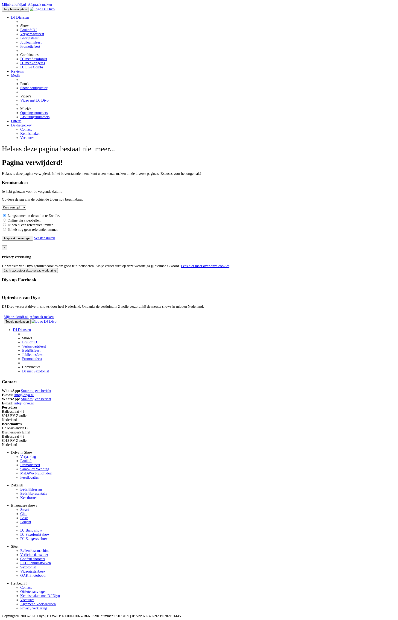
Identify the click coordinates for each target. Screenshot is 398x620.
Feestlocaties (29, 477)
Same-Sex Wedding (34, 469)
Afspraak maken (40, 4)
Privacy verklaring (33, 608)
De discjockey (21, 125)
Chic (23, 514)
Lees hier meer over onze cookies (205, 266)
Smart (24, 510)
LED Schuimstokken (35, 563)
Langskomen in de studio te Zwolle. (33, 216)
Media (15, 75)
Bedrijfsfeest (29, 38)
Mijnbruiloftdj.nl (14, 4)
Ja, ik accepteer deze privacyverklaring (30, 270)
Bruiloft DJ (28, 30)
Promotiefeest (30, 46)
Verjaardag (28, 457)
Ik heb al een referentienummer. (30, 225)
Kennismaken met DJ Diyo (40, 596)
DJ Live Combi (31, 67)
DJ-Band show (31, 530)
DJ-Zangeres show (34, 539)
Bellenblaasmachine (34, 551)
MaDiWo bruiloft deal (36, 473)
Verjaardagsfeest (32, 34)
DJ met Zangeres (32, 63)
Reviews (17, 71)
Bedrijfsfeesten (31, 489)
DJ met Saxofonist (33, 59)
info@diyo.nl (24, 395)
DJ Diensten (20, 17)
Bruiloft (26, 461)
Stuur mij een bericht (36, 391)
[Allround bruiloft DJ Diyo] (42, 9)
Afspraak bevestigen (17, 238)
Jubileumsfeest (30, 42)
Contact (26, 129)
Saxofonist (28, 567)
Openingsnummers (34, 113)
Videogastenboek (32, 571)
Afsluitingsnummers (35, 117)
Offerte (16, 121)
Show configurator (33, 88)
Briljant (25, 522)
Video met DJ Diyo (34, 100)
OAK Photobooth (33, 575)
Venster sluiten (44, 238)
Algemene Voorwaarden (38, 604)
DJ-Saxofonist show (35, 534)
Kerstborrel (28, 498)
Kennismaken (30, 133)
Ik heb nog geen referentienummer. (32, 229)
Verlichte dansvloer (34, 555)
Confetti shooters (32, 559)
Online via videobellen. (24, 220)
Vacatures (27, 138)
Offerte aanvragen (33, 592)
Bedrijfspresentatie (33, 493)
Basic (24, 518)
